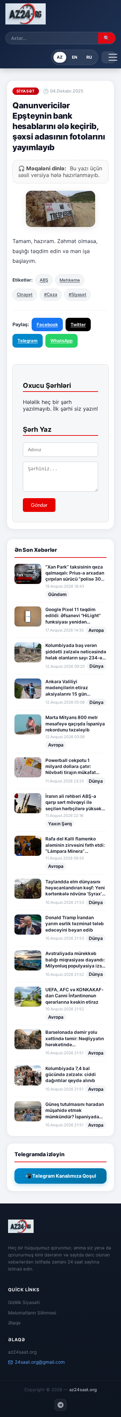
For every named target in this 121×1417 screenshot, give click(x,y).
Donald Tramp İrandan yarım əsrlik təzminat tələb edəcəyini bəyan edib (74, 924)
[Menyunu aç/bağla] (109, 57)
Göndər (39, 505)
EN (74, 57)
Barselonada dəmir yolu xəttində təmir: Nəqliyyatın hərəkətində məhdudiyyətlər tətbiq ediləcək (74, 1038)
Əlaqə (14, 1322)
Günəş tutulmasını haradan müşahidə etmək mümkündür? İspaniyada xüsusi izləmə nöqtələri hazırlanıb (74, 1111)
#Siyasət (77, 294)
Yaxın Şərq (60, 823)
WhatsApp (61, 340)
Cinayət (25, 294)
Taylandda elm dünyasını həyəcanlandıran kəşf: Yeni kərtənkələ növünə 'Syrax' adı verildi (75, 888)
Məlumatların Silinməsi (32, 1312)
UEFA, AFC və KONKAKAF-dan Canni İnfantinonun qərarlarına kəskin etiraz (74, 996)
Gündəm (57, 594)
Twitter (78, 324)
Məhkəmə (69, 280)
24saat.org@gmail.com (40, 1362)
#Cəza (50, 294)
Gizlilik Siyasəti (24, 1302)
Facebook (47, 324)
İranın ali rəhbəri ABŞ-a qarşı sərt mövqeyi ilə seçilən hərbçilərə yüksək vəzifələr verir (73, 802)
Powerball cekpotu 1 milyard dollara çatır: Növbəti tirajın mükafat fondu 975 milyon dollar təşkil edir (71, 767)
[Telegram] (60, 1405)
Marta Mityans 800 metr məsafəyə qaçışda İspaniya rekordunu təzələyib (75, 723)
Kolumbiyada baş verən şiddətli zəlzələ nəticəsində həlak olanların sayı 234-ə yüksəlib (75, 652)
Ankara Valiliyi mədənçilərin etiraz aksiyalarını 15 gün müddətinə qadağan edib (73, 688)
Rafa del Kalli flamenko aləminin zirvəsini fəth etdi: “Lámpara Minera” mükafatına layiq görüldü (75, 845)
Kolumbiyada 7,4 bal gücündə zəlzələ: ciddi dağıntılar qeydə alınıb (70, 1074)
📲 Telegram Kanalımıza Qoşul (60, 1176)
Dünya (96, 666)
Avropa (96, 630)
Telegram (27, 340)
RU (89, 57)
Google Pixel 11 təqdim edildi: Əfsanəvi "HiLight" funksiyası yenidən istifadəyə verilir (72, 616)
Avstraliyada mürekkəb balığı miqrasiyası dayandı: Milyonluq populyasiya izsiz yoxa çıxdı (75, 960)
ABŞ (44, 280)
